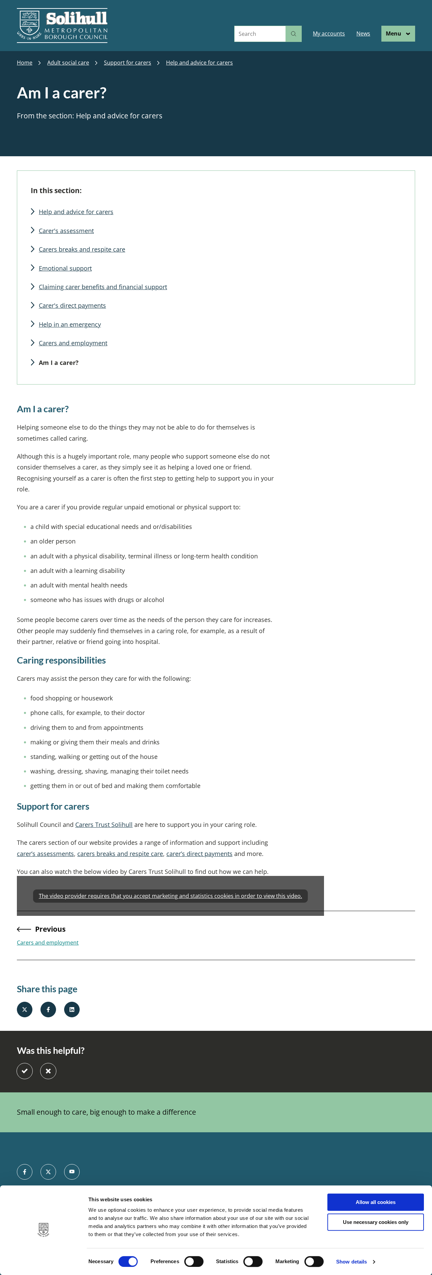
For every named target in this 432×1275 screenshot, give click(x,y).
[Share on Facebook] (48, 1009)
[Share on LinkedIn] (72, 1009)
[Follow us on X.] (48, 1172)
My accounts (329, 33)
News (363, 33)
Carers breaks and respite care (82, 249)
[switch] (194, 1261)
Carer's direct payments (72, 305)
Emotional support (65, 268)
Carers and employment (73, 343)
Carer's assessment (66, 231)
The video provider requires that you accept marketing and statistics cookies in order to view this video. (170, 896)
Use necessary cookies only (375, 1222)
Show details (351, 1262)
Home (24, 62)
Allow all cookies (376, 1202)
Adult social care (68, 62)
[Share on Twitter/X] (24, 1009)
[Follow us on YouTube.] (72, 1172)
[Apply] (294, 34)
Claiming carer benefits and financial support (103, 287)
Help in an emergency (70, 324)
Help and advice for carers (199, 62)
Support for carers (127, 62)
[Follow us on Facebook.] (24, 1172)
